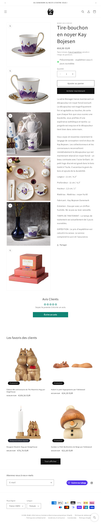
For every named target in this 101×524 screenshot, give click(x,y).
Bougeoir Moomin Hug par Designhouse (22, 447)
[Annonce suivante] (96, 3)
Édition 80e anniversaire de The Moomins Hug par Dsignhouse (26, 391)
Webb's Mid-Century (34, 515)
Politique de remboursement (84, 515)
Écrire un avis (50, 314)
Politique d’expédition (86, 518)
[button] (5, 12)
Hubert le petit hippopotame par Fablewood (68, 390)
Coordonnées (72, 518)
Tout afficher (51, 461)
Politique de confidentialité (36, 518)
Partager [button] (63, 245)
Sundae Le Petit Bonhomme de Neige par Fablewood (71, 447)
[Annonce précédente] (5, 3)
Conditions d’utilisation (56, 518)
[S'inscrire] (51, 483)
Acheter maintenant (76, 91)
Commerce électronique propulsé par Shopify (56, 515)
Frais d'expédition (75, 52)
